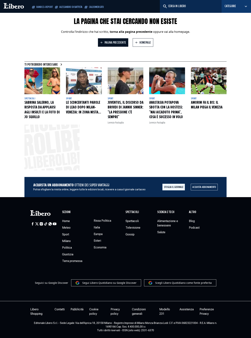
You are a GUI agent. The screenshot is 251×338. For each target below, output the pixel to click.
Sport (69, 98)
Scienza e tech (165, 212)
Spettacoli (29, 98)
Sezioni (66, 212)
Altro (192, 212)
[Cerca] (165, 6)
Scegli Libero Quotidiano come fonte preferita (183, 283)
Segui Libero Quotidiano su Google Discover (109, 283)
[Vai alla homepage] (14, 6)
